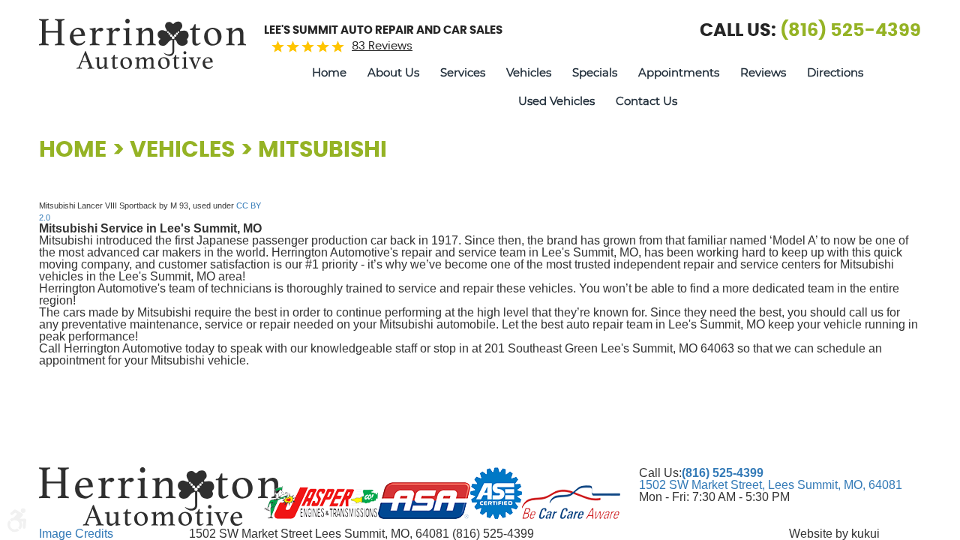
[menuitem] (329, 73)
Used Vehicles (556, 101)
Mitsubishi (322, 150)
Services (462, 73)
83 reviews (382, 46)
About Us (393, 73)
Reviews (763, 73)
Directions (835, 73)
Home (329, 73)
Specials (594, 73)
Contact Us (646, 101)
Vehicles (528, 73)
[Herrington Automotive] (142, 44)
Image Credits (76, 533)
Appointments (678, 73)
